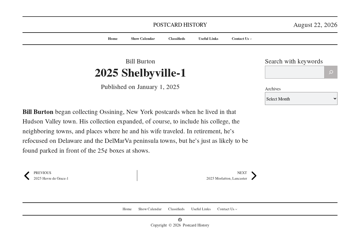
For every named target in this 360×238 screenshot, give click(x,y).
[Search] (331, 72)
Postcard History (180, 24)
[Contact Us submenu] (251, 39)
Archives (273, 88)
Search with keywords (294, 61)
